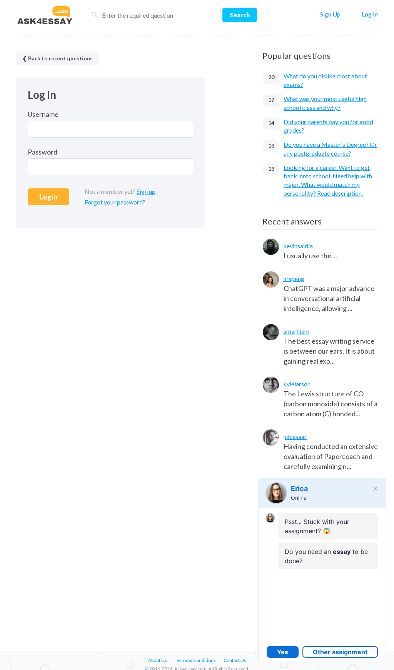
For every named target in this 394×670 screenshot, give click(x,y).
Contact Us (235, 660)
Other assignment (340, 652)
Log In (370, 14)
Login (48, 197)
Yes (282, 652)
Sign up (146, 191)
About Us (157, 660)
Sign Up (330, 14)
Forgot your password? (115, 202)
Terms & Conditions (195, 660)
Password (42, 152)
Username (43, 114)
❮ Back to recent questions (57, 58)
